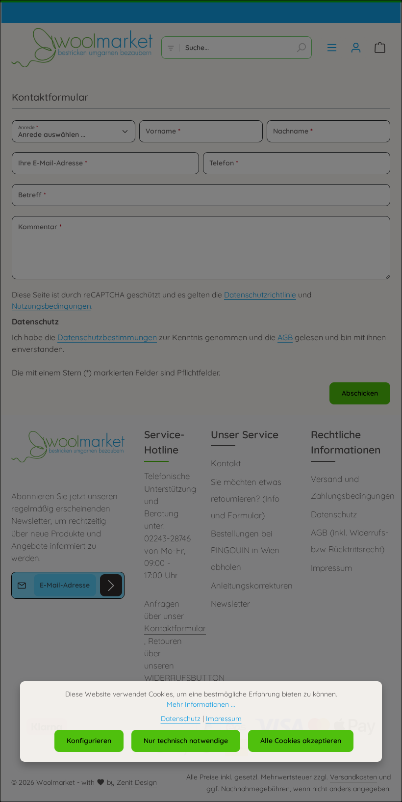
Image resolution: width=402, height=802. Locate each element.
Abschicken (360, 393)
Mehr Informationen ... (201, 704)
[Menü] (332, 48)
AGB (285, 337)
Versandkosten (353, 777)
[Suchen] (301, 47)
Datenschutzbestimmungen (107, 337)
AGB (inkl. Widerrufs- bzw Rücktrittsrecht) (350, 540)
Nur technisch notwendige (186, 740)
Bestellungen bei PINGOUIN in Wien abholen (245, 549)
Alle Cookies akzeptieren (300, 740)
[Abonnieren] (111, 585)
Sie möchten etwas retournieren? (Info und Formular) (246, 498)
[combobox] (235, 47)
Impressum (331, 567)
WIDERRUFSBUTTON (184, 677)
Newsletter (230, 603)
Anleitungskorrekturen (252, 585)
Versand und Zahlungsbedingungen (353, 487)
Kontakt (226, 463)
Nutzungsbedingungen (51, 306)
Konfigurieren (89, 740)
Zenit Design (137, 782)
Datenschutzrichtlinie (260, 294)
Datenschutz (334, 514)
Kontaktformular (175, 628)
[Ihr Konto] (356, 48)
